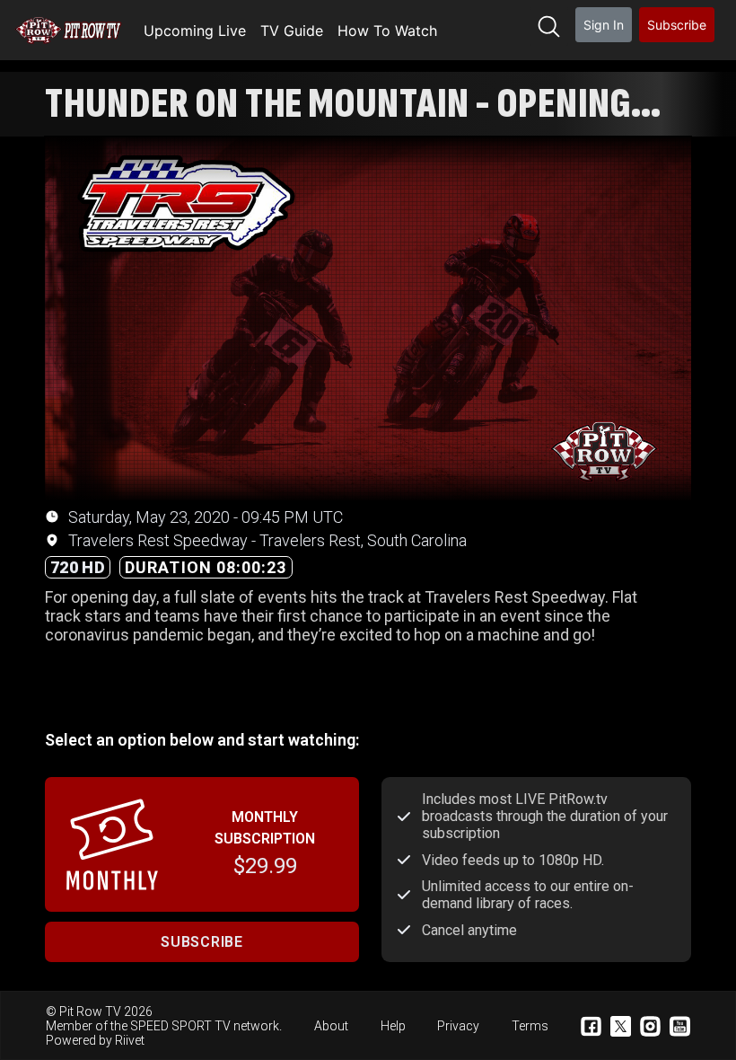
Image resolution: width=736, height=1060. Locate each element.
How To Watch (387, 31)
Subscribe (676, 24)
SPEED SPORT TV (180, 1026)
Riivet (130, 1040)
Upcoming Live (195, 31)
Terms (530, 1026)
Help (393, 1026)
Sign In (603, 24)
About (331, 1026)
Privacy (458, 1026)
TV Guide (291, 31)
